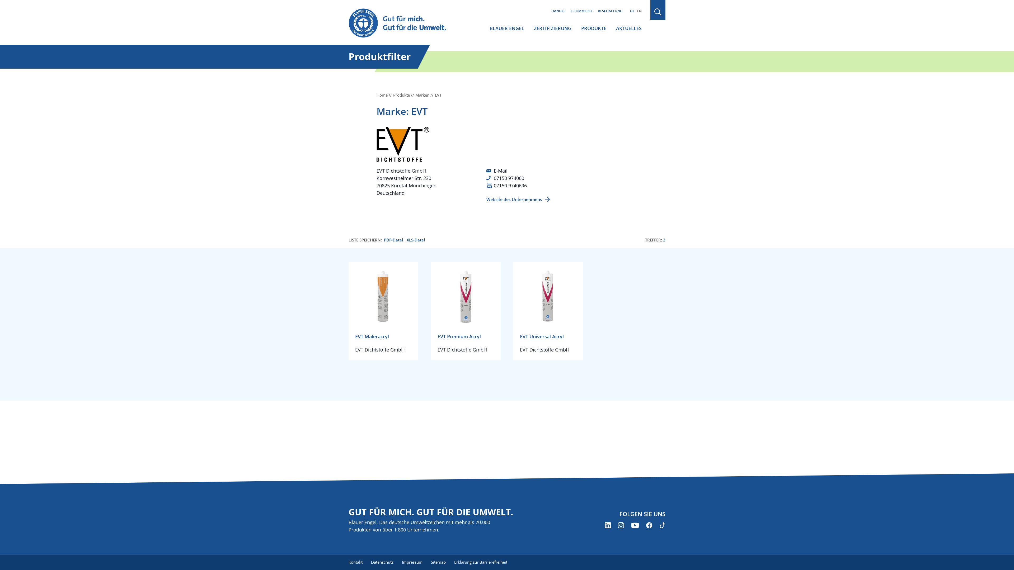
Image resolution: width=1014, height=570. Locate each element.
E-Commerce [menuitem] (582, 10)
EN (639, 10)
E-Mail (501, 171)
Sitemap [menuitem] (438, 562)
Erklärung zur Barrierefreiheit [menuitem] (480, 562)
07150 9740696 (510, 185)
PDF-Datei (393, 240)
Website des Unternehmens (514, 199)
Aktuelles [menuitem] (629, 28)
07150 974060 (509, 178)
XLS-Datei (416, 240)
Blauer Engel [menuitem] (507, 28)
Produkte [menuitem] (593, 28)
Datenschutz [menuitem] (382, 562)
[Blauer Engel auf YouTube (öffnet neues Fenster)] (635, 525)
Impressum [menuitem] (412, 562)
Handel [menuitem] (558, 10)
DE (632, 10)
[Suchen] (658, 12)
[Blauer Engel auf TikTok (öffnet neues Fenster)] (662, 525)
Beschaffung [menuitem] (610, 10)
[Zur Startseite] (402, 23)
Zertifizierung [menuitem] (552, 28)
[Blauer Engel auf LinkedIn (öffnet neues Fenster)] (608, 525)
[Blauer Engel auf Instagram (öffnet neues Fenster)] (621, 525)
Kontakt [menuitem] (356, 562)
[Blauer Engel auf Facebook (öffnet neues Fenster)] (649, 525)
